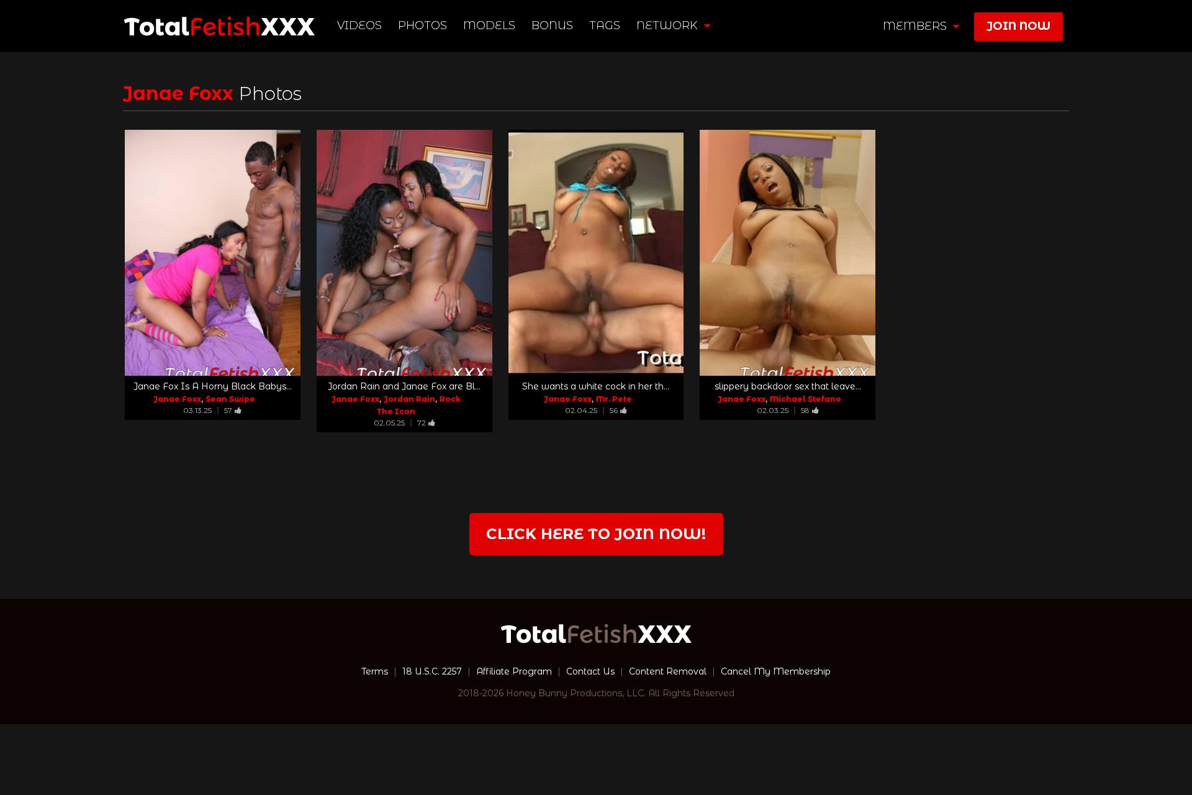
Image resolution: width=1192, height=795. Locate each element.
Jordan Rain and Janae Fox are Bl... (404, 386)
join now (1018, 26)
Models (489, 25)
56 (614, 410)
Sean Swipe (230, 399)
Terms (374, 671)
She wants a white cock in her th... (595, 386)
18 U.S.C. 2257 (432, 671)
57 (228, 410)
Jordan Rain (409, 399)
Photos (422, 25)
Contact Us (590, 671)
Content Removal (668, 671)
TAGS (604, 25)
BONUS (552, 25)
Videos (359, 25)
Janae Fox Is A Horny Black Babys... (212, 386)
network (668, 25)
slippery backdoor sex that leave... (788, 386)
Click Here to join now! (596, 534)
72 (421, 422)
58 (805, 410)
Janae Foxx (177, 399)
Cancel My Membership (776, 671)
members (916, 26)
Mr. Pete (614, 399)
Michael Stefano (805, 399)
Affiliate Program (514, 671)
